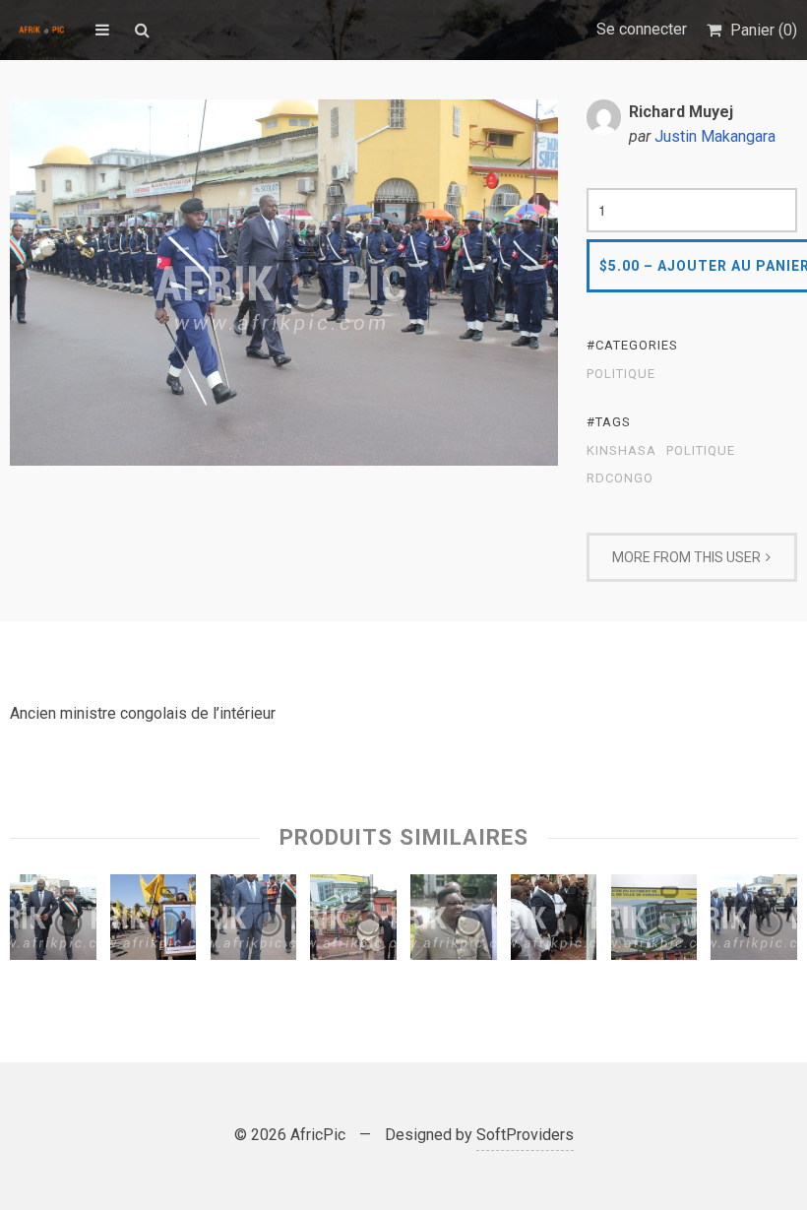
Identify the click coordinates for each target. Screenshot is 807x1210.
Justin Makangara (715, 136)
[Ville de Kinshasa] (654, 922)
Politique (621, 374)
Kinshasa (621, 451)
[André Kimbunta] (254, 922)
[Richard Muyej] (53, 922)
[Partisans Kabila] (153, 922)
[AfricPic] (43, 29)
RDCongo (620, 478)
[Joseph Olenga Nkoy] (453, 922)
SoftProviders (525, 1134)
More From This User (686, 557)
